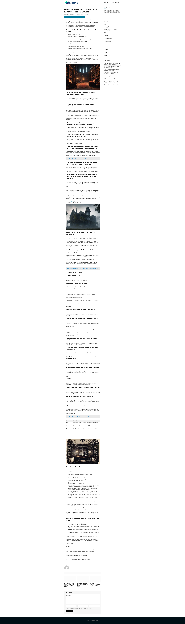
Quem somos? (117, 2)
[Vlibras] (71, 2)
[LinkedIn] (61, 27)
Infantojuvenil (107, 46)
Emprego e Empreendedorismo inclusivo (110, 29)
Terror (65, 7)
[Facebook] (61, 22)
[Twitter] (61, 25)
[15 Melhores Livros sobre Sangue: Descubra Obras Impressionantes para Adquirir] (70, 579)
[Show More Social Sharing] (86, 17)
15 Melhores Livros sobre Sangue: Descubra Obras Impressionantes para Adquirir (69, 585)
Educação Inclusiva (107, 27)
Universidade (107, 53)
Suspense (106, 50)
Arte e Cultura (106, 21)
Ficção (106, 43)
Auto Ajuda (106, 35)
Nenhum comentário (80, 14)
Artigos (108, 2)
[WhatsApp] (61, 32)
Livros (112, 2)
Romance (106, 49)
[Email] (61, 35)
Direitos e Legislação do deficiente (109, 26)
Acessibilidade (107, 33)
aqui (92, 201)
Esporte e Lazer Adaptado (108, 30)
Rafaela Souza (69, 14)
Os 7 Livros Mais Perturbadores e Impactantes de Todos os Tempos (95, 584)
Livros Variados (107, 47)
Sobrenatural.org (88, 505)
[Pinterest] (61, 30)
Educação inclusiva (108, 41)
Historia (106, 44)
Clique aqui (72, 201)
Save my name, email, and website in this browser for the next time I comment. (79, 608)
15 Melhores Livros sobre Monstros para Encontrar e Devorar (82, 584)
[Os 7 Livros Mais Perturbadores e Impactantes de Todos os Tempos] (95, 579)
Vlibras (105, 2)
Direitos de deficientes (108, 38)
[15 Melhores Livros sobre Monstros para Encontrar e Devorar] (83, 579)
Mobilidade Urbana (107, 55)
